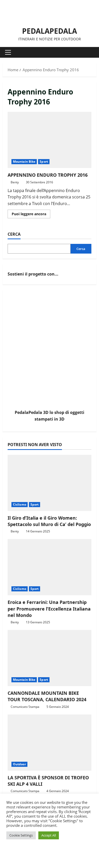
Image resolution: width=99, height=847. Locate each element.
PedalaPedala (49, 31)
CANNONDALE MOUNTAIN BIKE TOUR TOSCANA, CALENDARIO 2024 (47, 696)
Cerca (14, 234)
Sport (44, 161)
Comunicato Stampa (25, 707)
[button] (8, 52)
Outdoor (19, 764)
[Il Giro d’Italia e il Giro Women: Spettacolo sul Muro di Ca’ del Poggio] (49, 483)
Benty (15, 182)
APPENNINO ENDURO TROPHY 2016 (49, 140)
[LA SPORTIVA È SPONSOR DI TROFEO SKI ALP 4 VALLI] (49, 742)
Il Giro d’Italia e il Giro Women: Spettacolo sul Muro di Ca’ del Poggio (49, 521)
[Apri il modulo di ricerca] (90, 52)
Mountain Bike (24, 161)
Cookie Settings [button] (21, 835)
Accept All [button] (48, 835)
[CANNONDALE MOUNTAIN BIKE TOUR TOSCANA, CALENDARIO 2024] (49, 658)
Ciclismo (19, 504)
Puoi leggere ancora (31, 214)
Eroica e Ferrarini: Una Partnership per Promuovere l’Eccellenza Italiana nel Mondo (49, 608)
